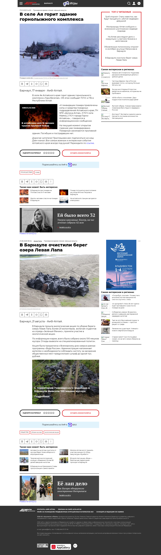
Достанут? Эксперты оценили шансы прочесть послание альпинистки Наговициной (126, 116)
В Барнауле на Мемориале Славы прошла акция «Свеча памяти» (43, 467)
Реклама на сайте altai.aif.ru (69, 509)
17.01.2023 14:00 (25, 10)
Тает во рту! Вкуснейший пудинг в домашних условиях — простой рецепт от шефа (125, 322)
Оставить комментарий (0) (80, 153)
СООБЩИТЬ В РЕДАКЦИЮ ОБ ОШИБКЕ (110, 512)
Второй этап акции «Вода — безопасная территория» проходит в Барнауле (81, 460)
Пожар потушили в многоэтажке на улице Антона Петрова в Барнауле (83, 192)
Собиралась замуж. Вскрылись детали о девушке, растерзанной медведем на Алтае (125, 314)
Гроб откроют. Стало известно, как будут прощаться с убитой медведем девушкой (121, 19)
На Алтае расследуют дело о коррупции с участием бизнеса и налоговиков (121, 39)
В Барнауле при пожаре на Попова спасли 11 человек (41, 191)
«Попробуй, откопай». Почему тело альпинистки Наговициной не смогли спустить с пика (126, 297)
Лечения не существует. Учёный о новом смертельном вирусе (125, 330)
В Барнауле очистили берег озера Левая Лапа (121, 59)
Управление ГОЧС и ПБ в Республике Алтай (50, 78)
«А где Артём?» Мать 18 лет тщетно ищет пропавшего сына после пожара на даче (125, 306)
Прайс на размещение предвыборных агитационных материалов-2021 (65, 512)
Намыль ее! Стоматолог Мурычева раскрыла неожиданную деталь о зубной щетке (125, 75)
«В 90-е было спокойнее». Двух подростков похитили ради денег (125, 99)
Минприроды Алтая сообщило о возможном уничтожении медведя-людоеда (121, 29)
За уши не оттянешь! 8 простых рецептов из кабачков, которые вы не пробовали (126, 91)
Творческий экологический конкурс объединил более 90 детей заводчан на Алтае (42, 460)
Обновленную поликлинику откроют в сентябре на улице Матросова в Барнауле (121, 49)
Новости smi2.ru (28, 233)
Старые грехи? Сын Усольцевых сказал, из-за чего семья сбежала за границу (126, 339)
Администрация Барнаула (30, 309)
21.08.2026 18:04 (26, 241)
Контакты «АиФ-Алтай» (46, 509)
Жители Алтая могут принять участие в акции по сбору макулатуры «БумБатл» (81, 452)
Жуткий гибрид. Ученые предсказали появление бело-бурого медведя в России (126, 108)
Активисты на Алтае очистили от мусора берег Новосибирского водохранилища (43, 452)
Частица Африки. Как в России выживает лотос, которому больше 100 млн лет (126, 83)
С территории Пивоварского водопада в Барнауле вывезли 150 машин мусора (62, 389)
